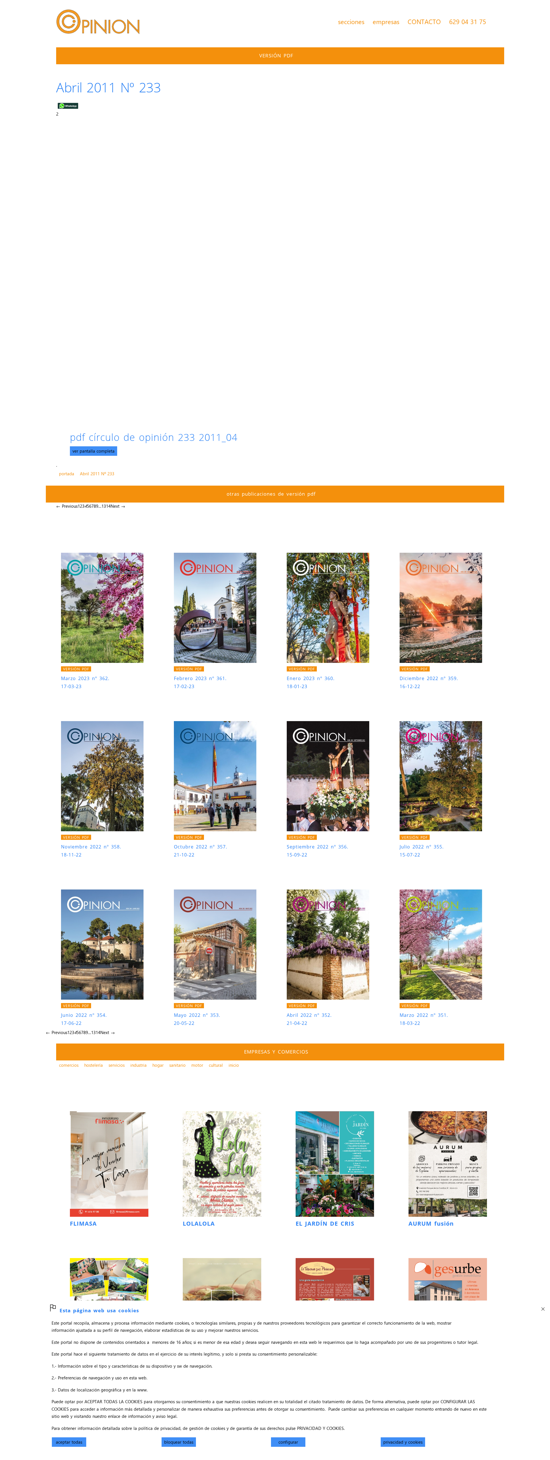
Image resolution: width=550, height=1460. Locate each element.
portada (66, 473)
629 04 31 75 (467, 21)
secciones (351, 21)
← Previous (67, 506)
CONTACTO (424, 21)
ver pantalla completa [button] (93, 451)
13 (103, 506)
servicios (117, 1065)
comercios (68, 1065)
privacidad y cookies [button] (403, 1442)
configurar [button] (288, 1442)
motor (197, 1065)
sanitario (177, 1065)
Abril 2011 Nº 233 (97, 473)
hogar (158, 1065)
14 (108, 506)
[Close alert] (543, 1307)
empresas (386, 21)
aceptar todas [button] (69, 1442)
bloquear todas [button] (178, 1442)
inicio (234, 1065)
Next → (118, 506)
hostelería (93, 1065)
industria (138, 1065)
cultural (216, 1065)
